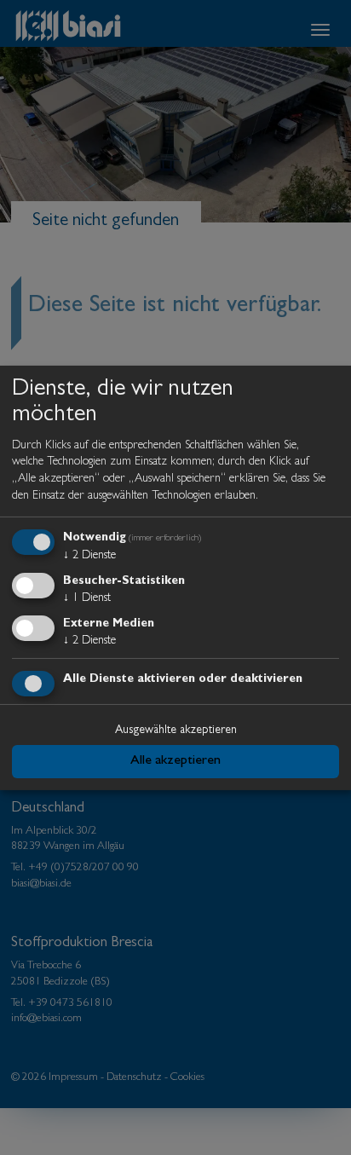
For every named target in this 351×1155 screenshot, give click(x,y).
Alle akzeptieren (175, 761)
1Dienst (87, 598)
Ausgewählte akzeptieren (176, 730)
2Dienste (89, 556)
